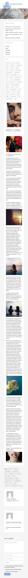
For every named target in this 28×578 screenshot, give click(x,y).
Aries (12, 62)
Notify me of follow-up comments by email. (13, 569)
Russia (15, 483)
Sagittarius (8, 91)
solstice (7, 94)
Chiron (7, 67)
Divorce (11, 70)
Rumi (20, 89)
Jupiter (11, 77)
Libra (7, 79)
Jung (6, 77)
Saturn (13, 91)
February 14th (12, 473)
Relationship (7, 50)
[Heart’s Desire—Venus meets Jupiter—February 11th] (14, 115)
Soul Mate (13, 94)
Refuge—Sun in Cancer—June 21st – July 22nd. (13, 32)
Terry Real (7, 485)
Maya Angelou (19, 82)
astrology (17, 62)
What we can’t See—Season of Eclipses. (12, 26)
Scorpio (18, 91)
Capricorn (12, 65)
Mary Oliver (12, 82)
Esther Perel (17, 72)
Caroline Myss (19, 65)
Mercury (7, 84)
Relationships (7, 52)
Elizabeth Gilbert (9, 72)
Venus (20, 96)
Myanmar (16, 478)
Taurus (18, 94)
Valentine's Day (13, 96)
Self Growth (7, 54)
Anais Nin (7, 62)
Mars (6, 82)
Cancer (7, 65)
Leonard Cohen (17, 77)
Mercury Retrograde (15, 84)
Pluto (7, 89)
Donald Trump (17, 70)
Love (11, 79)
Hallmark (18, 473)
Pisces (6, 483)
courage (12, 67)
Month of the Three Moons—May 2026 (12, 38)
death (7, 70)
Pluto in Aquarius (13, 89)
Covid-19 (17, 67)
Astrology (7, 46)
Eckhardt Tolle (15, 471)
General (6, 48)
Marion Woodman (17, 79)
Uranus (7, 96)
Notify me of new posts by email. (12, 571)
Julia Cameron (7, 476)
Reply (20, 523)
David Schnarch (7, 471)
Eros (6, 473)
